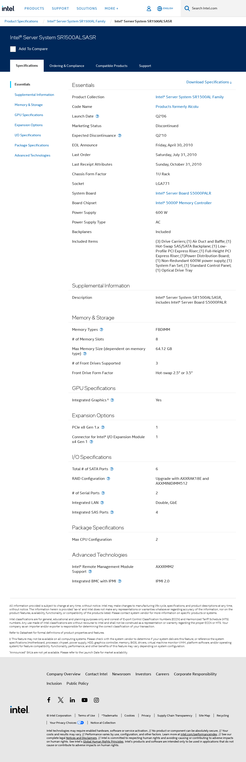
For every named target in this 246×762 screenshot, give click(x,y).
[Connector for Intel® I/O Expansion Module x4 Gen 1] (91, 442)
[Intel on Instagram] (96, 701)
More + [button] (111, 8)
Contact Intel (96, 674)
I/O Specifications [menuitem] (28, 135)
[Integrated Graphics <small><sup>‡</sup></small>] (112, 400)
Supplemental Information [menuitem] (34, 94)
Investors (143, 674)
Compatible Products (112, 66)
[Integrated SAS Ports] (112, 512)
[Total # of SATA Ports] (111, 469)
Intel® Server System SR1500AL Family (190, 97)
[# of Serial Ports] (103, 493)
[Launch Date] (97, 116)
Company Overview (63, 674)
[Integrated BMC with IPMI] (119, 581)
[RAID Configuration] (108, 478)
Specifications (27, 65)
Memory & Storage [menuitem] (29, 105)
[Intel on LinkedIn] (72, 701)
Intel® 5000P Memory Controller (184, 203)
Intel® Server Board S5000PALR (183, 193)
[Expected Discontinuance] (119, 135)
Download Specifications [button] (207, 82)
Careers (162, 674)
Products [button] (34, 8)
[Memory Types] (101, 329)
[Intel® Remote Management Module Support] (90, 571)
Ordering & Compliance (66, 66)
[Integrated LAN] (102, 503)
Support (145, 66)
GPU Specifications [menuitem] (29, 115)
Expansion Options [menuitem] (29, 125)
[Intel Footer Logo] (19, 709)
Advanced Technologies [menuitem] (32, 155)
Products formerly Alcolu (177, 106)
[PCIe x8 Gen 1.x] (102, 427)
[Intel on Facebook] (49, 701)
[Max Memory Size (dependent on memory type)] (84, 354)
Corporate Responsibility (195, 674)
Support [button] (60, 8)
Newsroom (121, 674)
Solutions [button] (87, 8)
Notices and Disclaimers (81, 738)
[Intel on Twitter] (61, 701)
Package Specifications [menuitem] (32, 145)
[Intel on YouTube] (84, 701)
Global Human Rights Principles (103, 741)
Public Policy (77, 683)
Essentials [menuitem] (22, 84)
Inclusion (54, 683)
